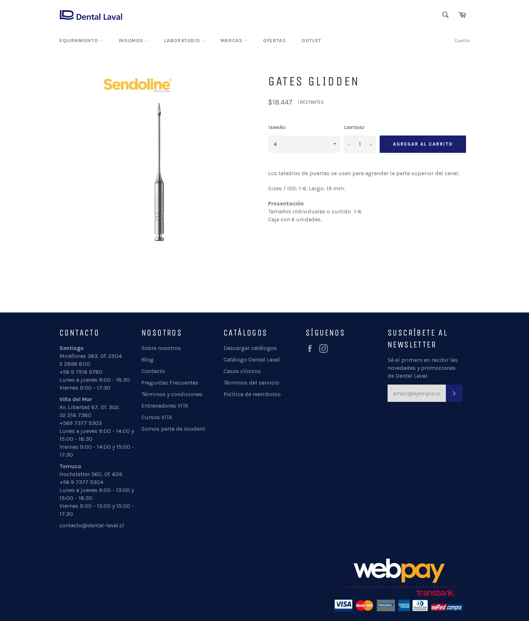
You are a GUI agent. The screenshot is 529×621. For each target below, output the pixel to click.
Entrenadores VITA (164, 405)
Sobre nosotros (161, 348)
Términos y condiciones (172, 394)
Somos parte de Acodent (173, 428)
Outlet (311, 40)
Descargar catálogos (250, 348)
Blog (147, 359)
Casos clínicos (242, 371)
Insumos (132, 40)
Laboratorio (183, 40)
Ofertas (274, 40)
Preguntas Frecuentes (169, 382)
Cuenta (462, 40)
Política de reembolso (252, 394)
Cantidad (354, 127)
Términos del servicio (251, 382)
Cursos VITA (156, 417)
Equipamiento (79, 40)
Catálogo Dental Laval (251, 359)
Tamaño (277, 127)
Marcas (232, 40)
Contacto (153, 371)
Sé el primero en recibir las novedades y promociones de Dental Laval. (423, 367)
